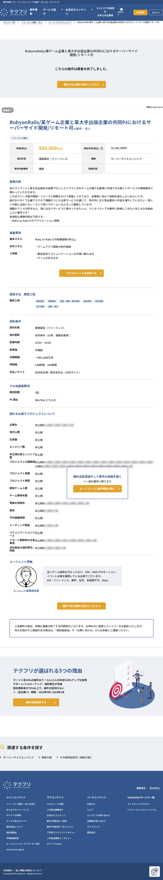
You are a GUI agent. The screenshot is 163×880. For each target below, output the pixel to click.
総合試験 (99, 301)
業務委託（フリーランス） (54, 159)
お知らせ (91, 803)
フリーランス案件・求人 (32, 22)
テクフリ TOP (9, 22)
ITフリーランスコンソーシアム (142, 809)
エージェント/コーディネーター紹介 (23, 843)
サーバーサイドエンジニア (60, 22)
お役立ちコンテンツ (56, 815)
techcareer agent (15, 849)
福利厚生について (14, 826)
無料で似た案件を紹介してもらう (82, 606)
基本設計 (40, 301)
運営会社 (91, 832)
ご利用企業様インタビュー (59, 838)
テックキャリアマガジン (139, 803)
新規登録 (140, 12)
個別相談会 (11, 832)
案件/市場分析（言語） (57, 820)
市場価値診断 (12, 838)
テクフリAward (54, 843)
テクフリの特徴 (13, 815)
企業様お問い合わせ (96, 820)
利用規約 (7, 870)
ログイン (156, 12)
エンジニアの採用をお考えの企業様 (105, 12)
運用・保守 (53, 306)
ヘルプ (90, 809)
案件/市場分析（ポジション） (60, 826)
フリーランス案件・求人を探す (20, 803)
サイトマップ (93, 826)
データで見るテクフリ (16, 820)
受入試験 (40, 306)
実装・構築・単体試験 (69, 301)
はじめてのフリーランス (17, 809)
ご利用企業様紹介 (55, 809)
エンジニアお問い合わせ (98, 815)
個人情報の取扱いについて (28, 870)
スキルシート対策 (55, 803)
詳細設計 (52, 301)
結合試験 (87, 301)
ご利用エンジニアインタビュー (61, 832)
